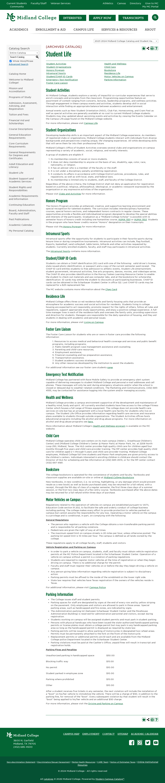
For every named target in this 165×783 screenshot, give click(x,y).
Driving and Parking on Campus (105, 703)
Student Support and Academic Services (21, 180)
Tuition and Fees (18, 114)
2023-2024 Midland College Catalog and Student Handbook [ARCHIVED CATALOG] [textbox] (126, 41)
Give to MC (151, 3)
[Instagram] (139, 743)
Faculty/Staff (39, 3)
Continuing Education (22, 204)
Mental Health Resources (83, 762)
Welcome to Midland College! (21, 81)
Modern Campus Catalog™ (110, 779)
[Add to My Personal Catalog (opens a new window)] (144, 48)
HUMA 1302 (140, 219)
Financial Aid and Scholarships (19, 122)
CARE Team (102, 762)
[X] (147, 743)
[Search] (155, 17)
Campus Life (83, 29)
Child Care (110, 67)
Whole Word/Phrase (23, 61)
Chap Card (111, 289)
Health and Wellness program (109, 426)
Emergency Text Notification (62, 80)
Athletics (108, 3)
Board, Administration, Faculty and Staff (22, 212)
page (110, 367)
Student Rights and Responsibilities (20, 189)
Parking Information (115, 80)
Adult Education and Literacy (21, 165)
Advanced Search (18, 64)
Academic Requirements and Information (23, 197)
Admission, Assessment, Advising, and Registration (23, 106)
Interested (72, 18)
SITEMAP (122, 734)
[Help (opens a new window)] (156, 48)
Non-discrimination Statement (21, 762)
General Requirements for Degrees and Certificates (22, 155)
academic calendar (144, 734)
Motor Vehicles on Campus (119, 76)
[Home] (32, 17)
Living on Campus (94, 322)
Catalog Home (17, 73)
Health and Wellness (115, 64)
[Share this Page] (148, 48)
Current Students (17, 3)
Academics (19, 29)
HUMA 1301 (124, 219)
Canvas (121, 3)
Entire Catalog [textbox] (18, 53)
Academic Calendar (20, 225)
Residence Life (112, 73)
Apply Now (102, 18)
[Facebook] (131, 743)
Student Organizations (58, 67)
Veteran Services (60, 3)
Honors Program (55, 70)
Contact (108, 734)
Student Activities (56, 64)
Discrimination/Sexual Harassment (53, 762)
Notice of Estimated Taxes (122, 762)
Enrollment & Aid (51, 29)
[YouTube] (155, 743)
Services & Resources (119, 29)
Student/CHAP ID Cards (59, 76)
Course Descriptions (21, 129)
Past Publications (19, 219)
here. (90, 421)
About (150, 29)
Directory (135, 3)
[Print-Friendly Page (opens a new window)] (152, 48)
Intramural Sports (56, 73)
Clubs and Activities (70, 194)
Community (17, 6)
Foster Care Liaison (57, 83)
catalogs (48, 779)
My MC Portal (150, 6)
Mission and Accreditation (17, 90)
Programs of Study (20, 97)
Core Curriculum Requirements (18, 145)
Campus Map (71, 734)
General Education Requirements (20, 136)
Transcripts (133, 18)
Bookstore (110, 70)
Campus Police (97, 587)
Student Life (16, 172)
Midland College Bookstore (119, 477)
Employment (90, 734)
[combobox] (126, 41)
